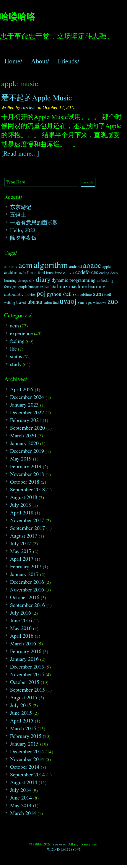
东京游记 (20, 206)
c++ (66, 272)
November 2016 (27, 589)
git (14, 286)
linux (62, 286)
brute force (54, 272)
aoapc (92, 265)
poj (41, 293)
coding (104, 272)
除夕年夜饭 (23, 237)
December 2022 (27, 412)
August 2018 (23, 497)
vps (88, 302)
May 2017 (21, 550)
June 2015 (21, 712)
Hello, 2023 (22, 230)
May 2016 (21, 627)
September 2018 (27, 489)
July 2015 (20, 705)
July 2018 (20, 504)
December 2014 (27, 751)
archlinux (13, 272)
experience (21, 333)
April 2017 (21, 558)
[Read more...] (20, 153)
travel (21, 302)
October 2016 (24, 597)
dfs (32, 280)
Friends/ (68, 61)
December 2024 (27, 396)
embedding (105, 280)
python (54, 293)
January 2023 (24, 404)
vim (81, 302)
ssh (76, 294)
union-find (50, 302)
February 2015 (25, 735)
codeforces (86, 272)
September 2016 (27, 604)
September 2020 (27, 427)
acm (25, 264)
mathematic (13, 294)
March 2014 (23, 812)
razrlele (28, 107)
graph (22, 286)
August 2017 (23, 535)
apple (106, 266)
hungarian (35, 286)
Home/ (13, 61)
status (16, 356)
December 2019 (27, 450)
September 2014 (27, 774)
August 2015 (23, 697)
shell (67, 294)
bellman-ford (34, 272)
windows (99, 302)
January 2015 (24, 743)
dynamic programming (73, 280)
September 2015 (27, 689)
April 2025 (21, 389)
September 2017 (27, 527)
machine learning (87, 286)
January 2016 (24, 658)
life (53, 286)
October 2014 (24, 766)
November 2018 (27, 473)
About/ (40, 61)
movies (30, 294)
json (46, 287)
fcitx (7, 286)
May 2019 (21, 458)
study (16, 363)
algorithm (51, 264)
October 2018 (24, 481)
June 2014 (21, 797)
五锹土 (18, 214)
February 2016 (25, 651)
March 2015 (23, 728)
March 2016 (23, 643)
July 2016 (20, 612)
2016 (7, 267)
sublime (86, 294)
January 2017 (24, 574)
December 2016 (27, 581)
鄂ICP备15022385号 (64, 849)
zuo (113, 301)
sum (98, 294)
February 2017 (25, 566)
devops (23, 280)
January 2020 (24, 443)
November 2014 (27, 758)
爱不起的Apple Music (36, 97)
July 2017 (20, 543)
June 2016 (21, 620)
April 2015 (21, 720)
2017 (14, 267)
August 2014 (23, 782)
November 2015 (27, 674)
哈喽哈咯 (17, 16)
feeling (17, 340)
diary (43, 279)
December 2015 (27, 666)
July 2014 (20, 789)
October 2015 (24, 681)
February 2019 (25, 466)
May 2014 (21, 805)
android (75, 266)
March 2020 (23, 435)
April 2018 (21, 512)
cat (72, 273)
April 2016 (21, 635)
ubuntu (34, 301)
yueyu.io (59, 844)
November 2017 (27, 520)
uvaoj (68, 301)
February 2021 (25, 419)
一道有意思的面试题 (34, 222)
